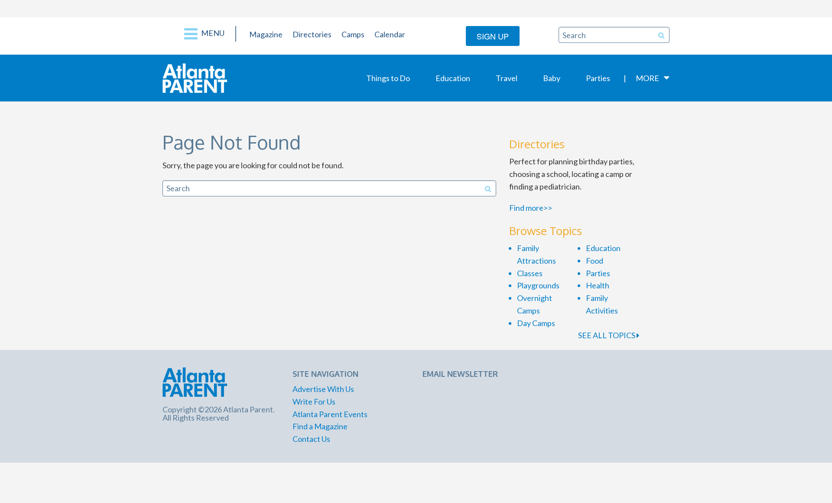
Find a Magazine (320, 426)
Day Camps (536, 323)
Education (453, 78)
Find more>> (530, 207)
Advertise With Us (323, 389)
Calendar (389, 34)
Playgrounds (538, 285)
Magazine (266, 34)
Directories (312, 34)
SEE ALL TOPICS (607, 335)
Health (597, 285)
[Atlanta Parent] (194, 77)
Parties (598, 78)
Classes (530, 273)
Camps (352, 34)
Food (594, 260)
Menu (212, 33)
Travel (506, 78)
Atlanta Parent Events (329, 414)
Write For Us (313, 401)
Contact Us (311, 439)
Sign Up (493, 36)
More (647, 78)
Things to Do (388, 78)
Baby (551, 78)
